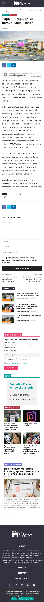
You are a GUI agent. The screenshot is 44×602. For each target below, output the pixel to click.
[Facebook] (4, 65)
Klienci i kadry (24, 10)
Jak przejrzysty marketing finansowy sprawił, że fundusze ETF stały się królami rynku (21, 471)
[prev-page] (3, 326)
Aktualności (15, 10)
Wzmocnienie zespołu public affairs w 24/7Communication (9, 279)
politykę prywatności (22, 363)
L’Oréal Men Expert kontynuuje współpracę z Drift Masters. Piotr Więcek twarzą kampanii (27, 306)
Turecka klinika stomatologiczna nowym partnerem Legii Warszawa (11, 426)
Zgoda (14, 599)
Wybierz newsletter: (10, 350)
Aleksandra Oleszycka (22, 298)
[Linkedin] (13, 65)
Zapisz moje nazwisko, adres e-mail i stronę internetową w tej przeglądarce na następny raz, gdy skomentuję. (19, 260)
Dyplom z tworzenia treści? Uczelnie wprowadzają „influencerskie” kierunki (11, 449)
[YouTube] (33, 585)
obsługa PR (20, 194)
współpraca (6, 197)
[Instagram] (22, 585)
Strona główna (6, 10)
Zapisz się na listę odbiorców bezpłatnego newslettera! (21, 341)
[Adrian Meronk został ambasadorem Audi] (8, 319)
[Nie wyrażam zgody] (41, 596)
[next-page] (6, 326)
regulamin (13, 363)
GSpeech (39, 76)
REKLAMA (22, 567)
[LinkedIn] (10, 585)
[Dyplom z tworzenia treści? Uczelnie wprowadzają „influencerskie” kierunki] (12, 438)
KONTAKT (22, 573)
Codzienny (10, 359)
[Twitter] (9, 65)
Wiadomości (6, 300)
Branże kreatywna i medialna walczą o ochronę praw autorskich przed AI (32, 279)
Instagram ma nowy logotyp (30, 425)
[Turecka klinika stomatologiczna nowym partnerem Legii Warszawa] (8, 297)
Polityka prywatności (26, 599)
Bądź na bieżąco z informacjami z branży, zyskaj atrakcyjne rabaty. (19, 346)
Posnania (28, 194)
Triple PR (35, 194)
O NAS (22, 546)
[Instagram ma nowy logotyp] (31, 416)
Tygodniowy (23, 359)
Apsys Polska (11, 194)
